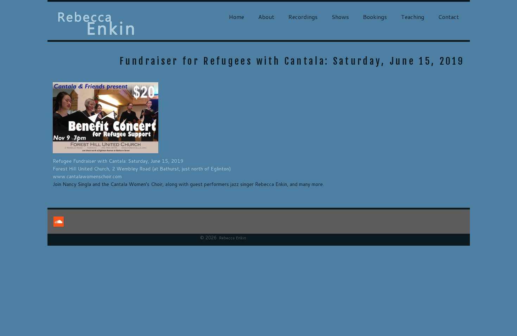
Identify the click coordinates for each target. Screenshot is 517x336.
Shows (340, 17)
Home (236, 17)
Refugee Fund (68, 160)
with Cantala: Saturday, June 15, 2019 (142, 160)
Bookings (375, 17)
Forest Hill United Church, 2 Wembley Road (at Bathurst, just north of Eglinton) (142, 168)
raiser (90, 160)
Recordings (303, 17)
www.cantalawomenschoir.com (87, 176)
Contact (448, 17)
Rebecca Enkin (232, 238)
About (266, 17)
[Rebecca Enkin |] (96, 24)
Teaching (412, 17)
